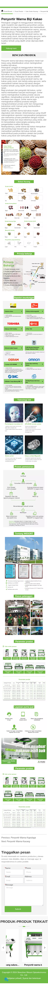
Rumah (10, 11)
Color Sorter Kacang (31, 11)
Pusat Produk (19, 11)
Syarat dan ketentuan (32, 978)
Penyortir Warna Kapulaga (23, 838)
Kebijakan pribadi (14, 978)
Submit (18, 909)
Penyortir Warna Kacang (18, 841)
